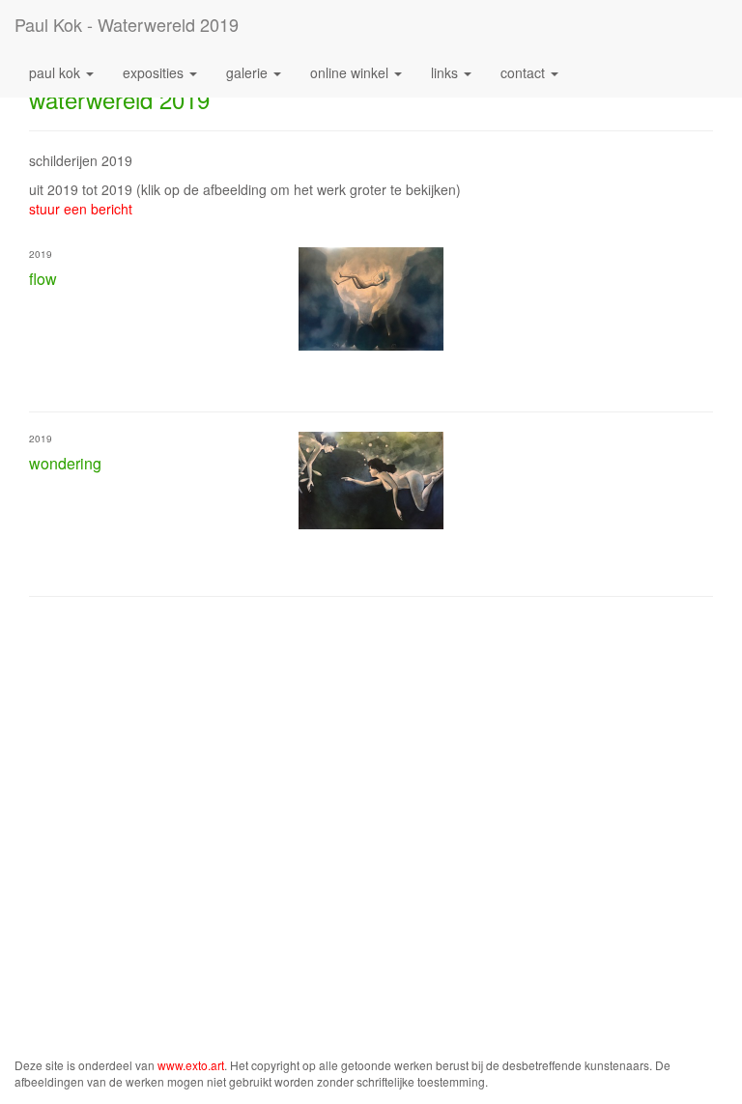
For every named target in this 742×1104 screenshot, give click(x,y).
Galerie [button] (248, 72)
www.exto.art (190, 1065)
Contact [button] (524, 72)
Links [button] (446, 72)
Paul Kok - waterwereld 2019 (126, 24)
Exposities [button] (155, 72)
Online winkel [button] (351, 72)
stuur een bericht (80, 208)
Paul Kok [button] (56, 72)
